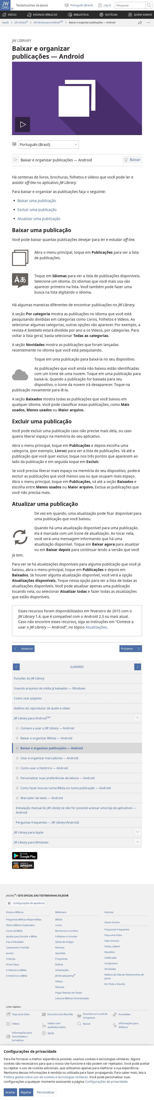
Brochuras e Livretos (66, 930)
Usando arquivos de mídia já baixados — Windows (49, 688)
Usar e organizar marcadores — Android (49, 758)
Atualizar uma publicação (38, 218)
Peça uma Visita (113, 935)
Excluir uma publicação (37, 209)
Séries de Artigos (64, 942)
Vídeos (59, 981)
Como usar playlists (28, 698)
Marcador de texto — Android (41, 798)
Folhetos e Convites (66, 936)
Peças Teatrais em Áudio (68, 992)
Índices (59, 964)
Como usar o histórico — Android (44, 768)
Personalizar (46, 1092)
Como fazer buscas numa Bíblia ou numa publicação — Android (65, 788)
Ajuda (5, 22)
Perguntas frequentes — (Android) (47, 822)
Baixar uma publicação (36, 200)
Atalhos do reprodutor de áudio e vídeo (42, 708)
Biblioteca (60, 912)
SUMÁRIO (77, 667)
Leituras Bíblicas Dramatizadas (72, 998)
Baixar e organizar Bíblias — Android (46, 738)
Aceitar (10, 1092)
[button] (42, 15)
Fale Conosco (111, 940)
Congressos (111, 963)
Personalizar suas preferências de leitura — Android (57, 778)
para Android (48, 22)
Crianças (10, 958)
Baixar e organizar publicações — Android (51, 748)
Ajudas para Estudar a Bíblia (21, 936)
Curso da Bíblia (14, 930)
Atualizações (96, 627)
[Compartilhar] (140, 22)
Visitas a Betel (112, 946)
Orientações (62, 970)
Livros (58, 925)
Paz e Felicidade (14, 942)
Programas (61, 958)
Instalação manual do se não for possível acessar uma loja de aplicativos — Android (76, 810)
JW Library (21, 22)
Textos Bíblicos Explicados (20, 925)
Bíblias (58, 919)
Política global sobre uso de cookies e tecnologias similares (46, 1077)
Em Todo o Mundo (114, 984)
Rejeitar (26, 1092)
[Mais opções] (148, 22)
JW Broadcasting (65, 975)
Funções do (29, 678)
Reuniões (109, 952)
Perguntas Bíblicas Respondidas (24, 919)
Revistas (59, 947)
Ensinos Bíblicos (15, 912)
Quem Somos (112, 922)
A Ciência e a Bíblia (16, 970)
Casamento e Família (17, 947)
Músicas (59, 987)
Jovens (10, 953)
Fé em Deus (12, 964)
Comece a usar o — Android (47, 728)
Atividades (110, 969)
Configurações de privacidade (106, 1082)
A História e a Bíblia (16, 975)
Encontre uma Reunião (57, 1015)
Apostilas (60, 953)
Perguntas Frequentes (116, 929)
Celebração (110, 957)
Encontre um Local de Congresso (92, 1016)
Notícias (108, 912)
